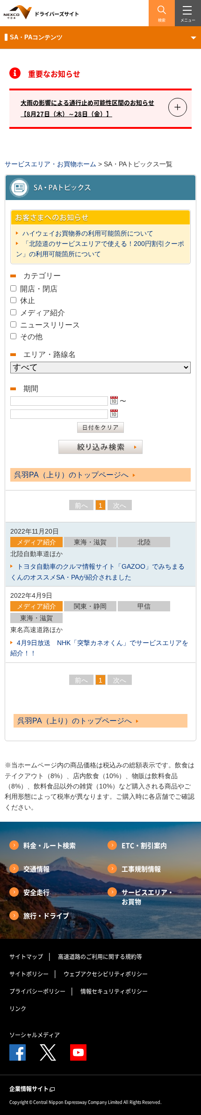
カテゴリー (42, 276)
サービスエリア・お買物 (148, 896)
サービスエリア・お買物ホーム (50, 164)
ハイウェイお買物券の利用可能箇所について (87, 233)
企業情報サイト (29, 1089)
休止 (27, 301)
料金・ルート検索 (49, 845)
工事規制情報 (141, 868)
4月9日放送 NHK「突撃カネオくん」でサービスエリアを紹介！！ (99, 648)
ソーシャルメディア (34, 1035)
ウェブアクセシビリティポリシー (106, 974)
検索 (161, 20)
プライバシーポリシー (37, 991)
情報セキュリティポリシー (114, 991)
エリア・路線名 (49, 354)
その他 (31, 337)
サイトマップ (26, 956)
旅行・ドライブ (46, 915)
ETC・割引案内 (144, 845)
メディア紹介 (42, 313)
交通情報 (36, 868)
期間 (30, 389)
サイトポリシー (29, 974)
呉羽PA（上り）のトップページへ (72, 475)
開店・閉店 (38, 289)
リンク (17, 1008)
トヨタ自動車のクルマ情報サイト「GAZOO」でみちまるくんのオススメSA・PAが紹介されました (97, 571)
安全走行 (36, 892)
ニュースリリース (50, 325)
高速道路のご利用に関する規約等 (100, 956)
